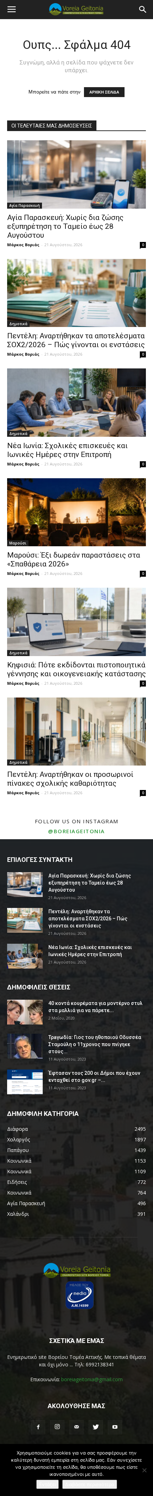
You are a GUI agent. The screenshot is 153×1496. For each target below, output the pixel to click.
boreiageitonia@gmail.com (92, 1379)
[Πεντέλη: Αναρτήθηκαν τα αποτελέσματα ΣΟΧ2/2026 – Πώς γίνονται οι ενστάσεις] (76, 293)
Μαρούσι (17, 543)
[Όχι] (144, 1470)
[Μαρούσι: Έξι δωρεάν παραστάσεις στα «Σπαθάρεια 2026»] (76, 512)
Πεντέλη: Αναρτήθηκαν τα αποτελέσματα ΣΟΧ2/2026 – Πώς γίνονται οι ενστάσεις (76, 340)
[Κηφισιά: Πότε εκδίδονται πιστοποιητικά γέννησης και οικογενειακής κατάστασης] (76, 622)
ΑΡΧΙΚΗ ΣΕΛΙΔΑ (104, 92)
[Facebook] (38, 1427)
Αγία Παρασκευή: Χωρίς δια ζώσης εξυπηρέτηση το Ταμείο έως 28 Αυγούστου (65, 226)
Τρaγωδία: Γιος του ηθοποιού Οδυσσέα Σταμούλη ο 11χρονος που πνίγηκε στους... (94, 1044)
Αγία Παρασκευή (24, 205)
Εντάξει (47, 1484)
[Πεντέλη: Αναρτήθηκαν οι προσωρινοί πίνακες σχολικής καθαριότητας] (76, 732)
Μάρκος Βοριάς (23, 244)
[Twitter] (96, 1427)
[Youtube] (115, 1427)
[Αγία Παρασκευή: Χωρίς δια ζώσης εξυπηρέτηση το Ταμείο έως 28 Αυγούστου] (76, 174)
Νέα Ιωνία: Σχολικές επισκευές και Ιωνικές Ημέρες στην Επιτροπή (67, 450)
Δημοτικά (18, 323)
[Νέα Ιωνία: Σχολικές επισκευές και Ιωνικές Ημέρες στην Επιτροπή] (76, 402)
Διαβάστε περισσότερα (89, 1484)
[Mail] (76, 1427)
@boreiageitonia (76, 831)
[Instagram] (57, 1427)
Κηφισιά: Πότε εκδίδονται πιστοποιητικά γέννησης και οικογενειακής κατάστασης (76, 669)
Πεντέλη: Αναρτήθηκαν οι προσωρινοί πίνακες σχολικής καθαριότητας (70, 778)
